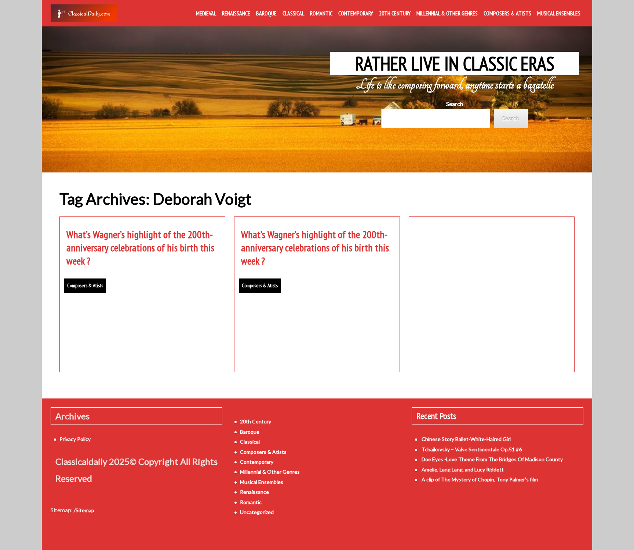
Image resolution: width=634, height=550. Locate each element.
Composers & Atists (507, 13)
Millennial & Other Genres (447, 13)
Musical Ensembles (558, 13)
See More (142, 349)
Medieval (206, 13)
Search (454, 103)
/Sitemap (84, 510)
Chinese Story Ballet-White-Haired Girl (466, 439)
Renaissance (236, 13)
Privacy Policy (75, 439)
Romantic (321, 13)
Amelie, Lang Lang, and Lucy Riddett (463, 469)
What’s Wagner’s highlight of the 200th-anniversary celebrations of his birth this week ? (140, 247)
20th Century (395, 13)
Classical (293, 13)
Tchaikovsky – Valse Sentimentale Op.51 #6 (472, 449)
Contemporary (355, 13)
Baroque (266, 13)
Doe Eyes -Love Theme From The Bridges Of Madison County (492, 459)
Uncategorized (257, 512)
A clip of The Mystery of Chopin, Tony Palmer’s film (480, 479)
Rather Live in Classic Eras (454, 63)
